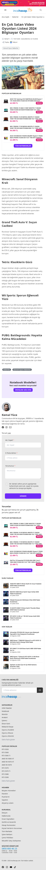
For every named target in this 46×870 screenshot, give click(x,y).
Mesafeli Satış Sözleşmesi (11, 841)
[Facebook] (3, 427)
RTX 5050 (5, 749)
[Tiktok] (15, 867)
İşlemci (4, 720)
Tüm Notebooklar (23, 146)
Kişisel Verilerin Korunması (12, 828)
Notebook (5, 711)
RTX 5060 (5, 752)
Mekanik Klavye (7, 727)
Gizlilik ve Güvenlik (9, 822)
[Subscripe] (40, 690)
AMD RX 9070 (7, 765)
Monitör (5, 714)
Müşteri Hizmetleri (9, 791)
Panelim (5, 794)
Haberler (15, 17)
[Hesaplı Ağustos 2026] (23, 3)
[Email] (10, 427)
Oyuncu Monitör (8, 736)
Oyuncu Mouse (7, 733)
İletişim (4, 813)
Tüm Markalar (7, 831)
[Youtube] (11, 867)
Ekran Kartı (6, 724)
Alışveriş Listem (7, 803)
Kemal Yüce (9, 415)
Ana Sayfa (5, 17)
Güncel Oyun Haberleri (11, 48)
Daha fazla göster (8, 740)
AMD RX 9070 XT (8, 762)
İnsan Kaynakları (8, 819)
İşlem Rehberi (7, 834)
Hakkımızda (6, 816)
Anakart (5, 717)
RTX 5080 (5, 774)
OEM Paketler (7, 708)
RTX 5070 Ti (6, 771)
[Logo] (23, 10)
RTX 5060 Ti (6, 755)
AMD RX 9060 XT (8, 759)
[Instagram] (6, 427)
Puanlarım (5, 797)
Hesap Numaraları (9, 825)
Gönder (23, 496)
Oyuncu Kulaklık (8, 730)
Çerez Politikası (7, 838)
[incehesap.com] (22, 696)
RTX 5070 (5, 768)
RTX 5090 (5, 777)
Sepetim (5, 800)
